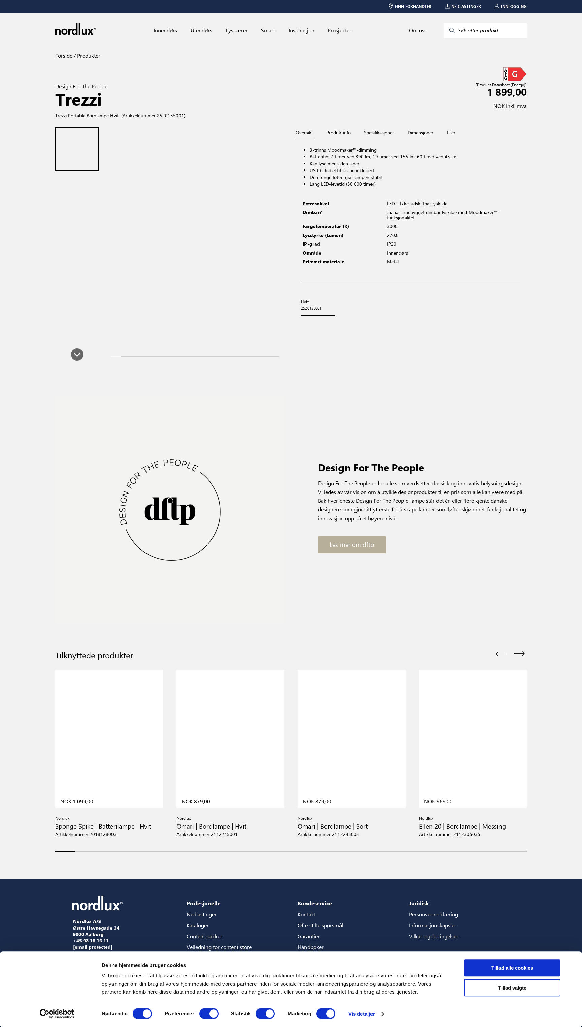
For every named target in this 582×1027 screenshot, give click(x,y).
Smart (268, 30)
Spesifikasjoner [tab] (379, 132)
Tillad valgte (512, 988)
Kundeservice (315, 903)
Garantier (309, 936)
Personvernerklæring (433, 914)
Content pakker (204, 936)
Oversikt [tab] (304, 133)
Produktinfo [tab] (338, 132)
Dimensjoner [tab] (420, 132)
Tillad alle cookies (512, 968)
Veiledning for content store (219, 947)
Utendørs (201, 30)
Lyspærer (237, 30)
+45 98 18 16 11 (91, 940)
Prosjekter (339, 30)
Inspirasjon (301, 30)
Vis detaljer (361, 1014)
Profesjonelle (204, 903)
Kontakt (307, 914)
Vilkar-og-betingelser (433, 936)
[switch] (209, 1013)
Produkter (88, 55)
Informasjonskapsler (432, 925)
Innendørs (165, 30)
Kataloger (198, 925)
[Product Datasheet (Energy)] (501, 85)
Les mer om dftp (352, 544)
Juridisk (419, 903)
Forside (63, 55)
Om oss (418, 30)
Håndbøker (311, 947)
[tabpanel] (410, 209)
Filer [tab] (451, 132)
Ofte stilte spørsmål (320, 925)
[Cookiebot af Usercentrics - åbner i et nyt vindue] (57, 1014)
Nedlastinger (202, 914)
